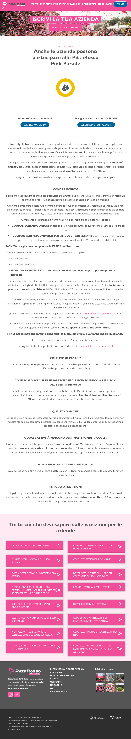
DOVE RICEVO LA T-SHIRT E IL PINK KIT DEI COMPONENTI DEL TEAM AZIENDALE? (92, 575)
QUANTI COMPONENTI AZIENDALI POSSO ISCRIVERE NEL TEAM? (92, 547)
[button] (5, 8)
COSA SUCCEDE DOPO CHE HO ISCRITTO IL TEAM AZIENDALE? (34, 575)
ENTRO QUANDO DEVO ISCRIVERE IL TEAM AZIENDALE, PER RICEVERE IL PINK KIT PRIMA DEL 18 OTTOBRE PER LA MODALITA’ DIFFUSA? (34, 589)
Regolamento (58, 691)
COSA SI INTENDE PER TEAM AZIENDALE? (30, 545)
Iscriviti (120, 4)
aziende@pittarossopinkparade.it (95, 346)
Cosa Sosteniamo (49, 4)
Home (55, 27)
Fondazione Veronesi (89, 4)
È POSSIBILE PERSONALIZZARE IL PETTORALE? (93, 586)
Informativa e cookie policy (67, 669)
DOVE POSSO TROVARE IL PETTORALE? (90, 603)
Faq (52, 688)
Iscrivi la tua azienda (35, 124)
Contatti (107, 4)
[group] (5, 8)
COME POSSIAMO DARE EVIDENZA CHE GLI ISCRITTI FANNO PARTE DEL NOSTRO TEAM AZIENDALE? (92, 648)
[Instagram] (10, 694)
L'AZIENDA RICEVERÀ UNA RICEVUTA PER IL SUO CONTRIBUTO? (34, 619)
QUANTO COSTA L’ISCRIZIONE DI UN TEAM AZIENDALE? (31, 561)
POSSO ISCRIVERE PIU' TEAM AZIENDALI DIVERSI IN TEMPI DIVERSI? (33, 647)
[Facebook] (17, 694)
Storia (62, 4)
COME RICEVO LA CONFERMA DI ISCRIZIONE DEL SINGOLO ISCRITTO (34, 605)
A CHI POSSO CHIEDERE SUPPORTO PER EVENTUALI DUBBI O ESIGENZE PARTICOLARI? (32, 633)
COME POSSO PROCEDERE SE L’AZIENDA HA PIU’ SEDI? (95, 633)
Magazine (72, 4)
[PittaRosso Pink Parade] (13, 4)
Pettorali (56, 672)
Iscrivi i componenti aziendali (96, 124)
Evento (34, 4)
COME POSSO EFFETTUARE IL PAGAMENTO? (92, 559)
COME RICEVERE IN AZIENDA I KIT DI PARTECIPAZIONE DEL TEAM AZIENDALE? (91, 619)
